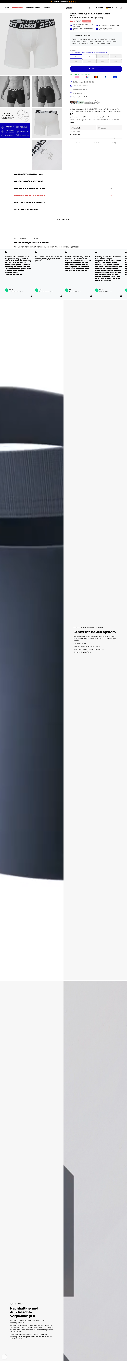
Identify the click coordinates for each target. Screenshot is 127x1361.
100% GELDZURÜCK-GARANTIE (29, 203)
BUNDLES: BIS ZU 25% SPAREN (29, 195)
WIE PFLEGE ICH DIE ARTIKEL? (29, 188)
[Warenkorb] (121, 7)
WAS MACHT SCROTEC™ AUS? (29, 174)
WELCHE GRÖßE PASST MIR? (28, 181)
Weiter (124, 274)
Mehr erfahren (76, 122)
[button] (7, 7)
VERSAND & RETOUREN (26, 210)
